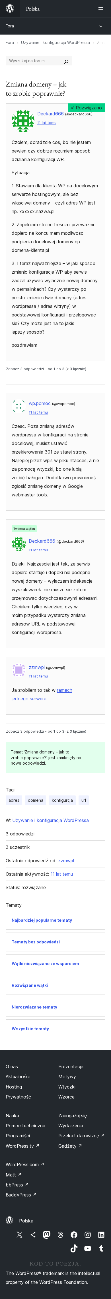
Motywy (67, 1076)
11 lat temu (46, 123)
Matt (14, 1175)
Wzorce (66, 1097)
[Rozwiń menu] (102, 8)
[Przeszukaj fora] (66, 60)
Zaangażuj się (72, 1115)
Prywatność (18, 1097)
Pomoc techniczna (25, 1125)
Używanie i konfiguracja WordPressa (55, 42)
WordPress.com (25, 1164)
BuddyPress (21, 1195)
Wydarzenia (70, 1125)
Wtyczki (66, 1087)
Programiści (18, 1135)
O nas (12, 1066)
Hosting (14, 1087)
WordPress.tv (23, 1146)
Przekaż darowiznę (81, 1135)
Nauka (12, 1115)
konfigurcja (62, 800)
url (83, 800)
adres (14, 800)
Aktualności (18, 1076)
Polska (26, 1221)
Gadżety (70, 1146)
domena (35, 800)
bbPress (17, 1185)
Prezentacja (70, 1066)
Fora (10, 25)
